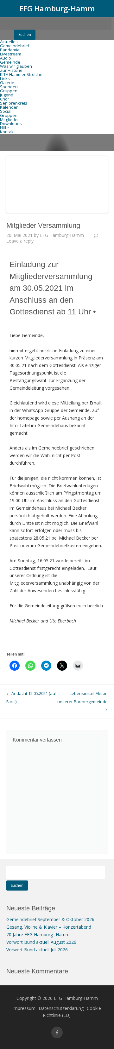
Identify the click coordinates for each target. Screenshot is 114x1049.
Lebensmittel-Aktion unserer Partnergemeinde (82, 702)
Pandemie (10, 50)
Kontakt (7, 132)
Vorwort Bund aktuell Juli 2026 (37, 950)
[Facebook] (57, 1032)
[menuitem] (57, 28)
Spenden (9, 86)
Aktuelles (9, 41)
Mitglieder (9, 119)
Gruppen (8, 91)
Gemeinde (10, 62)
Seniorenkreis (13, 103)
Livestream (10, 54)
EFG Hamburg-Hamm (57, 8)
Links (5, 78)
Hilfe (4, 127)
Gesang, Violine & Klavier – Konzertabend (48, 927)
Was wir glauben (16, 66)
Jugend (6, 95)
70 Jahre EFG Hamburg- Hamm (38, 934)
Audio (5, 58)
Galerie (7, 82)
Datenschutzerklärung (61, 1008)
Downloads (11, 123)
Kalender (9, 107)
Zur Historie (11, 70)
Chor (4, 99)
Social (5, 111)
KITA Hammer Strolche (21, 74)
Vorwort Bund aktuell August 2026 (41, 942)
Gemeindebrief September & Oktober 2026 (50, 919)
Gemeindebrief (14, 46)
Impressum (23, 1008)
